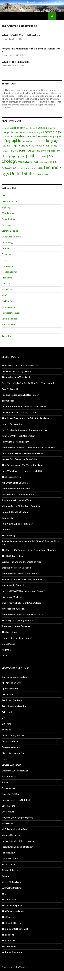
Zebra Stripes (9, 400)
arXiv (4, 717)
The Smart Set (9, 940)
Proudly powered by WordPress (16, 967)
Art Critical (7, 694)
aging (4, 128)
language (52, 141)
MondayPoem (42, 145)
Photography (8, 306)
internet (40, 141)
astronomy (18, 127)
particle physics (40, 150)
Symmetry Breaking (11, 887)
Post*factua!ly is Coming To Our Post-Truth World (28, 383)
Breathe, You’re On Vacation (16, 567)
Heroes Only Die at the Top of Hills (19, 459)
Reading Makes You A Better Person (20, 394)
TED (4, 893)
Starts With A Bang (11, 882)
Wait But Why (9, 946)
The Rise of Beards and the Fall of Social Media (25, 418)
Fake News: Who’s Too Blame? (17, 523)
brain (32, 128)
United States (22, 173)
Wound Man (8, 517)
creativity (5, 137)
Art (3, 195)
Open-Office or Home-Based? (17, 638)
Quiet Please (8, 643)
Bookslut (6, 729)
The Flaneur (8, 917)
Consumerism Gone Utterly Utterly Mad (22, 453)
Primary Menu (60, 16)
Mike (20, 39)
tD (3, 330)
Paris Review (8, 852)
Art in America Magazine (14, 706)
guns (59, 137)
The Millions (8, 934)
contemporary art (34, 132)
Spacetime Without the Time (17, 500)
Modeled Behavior (11, 835)
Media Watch (8, 289)
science (32, 161)
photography (10, 156)
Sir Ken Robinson (10, 870)
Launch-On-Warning (12, 424)
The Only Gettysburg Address (17, 620)
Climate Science (10, 230)
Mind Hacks (7, 823)
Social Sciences (9, 318)
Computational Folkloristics (16, 512)
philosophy (54, 150)
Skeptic (5, 876)
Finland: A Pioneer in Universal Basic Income (24, 406)
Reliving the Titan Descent (15, 441)
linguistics (6, 146)
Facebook (44, 137)
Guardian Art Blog (11, 794)
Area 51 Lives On (10, 389)
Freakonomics (9, 776)
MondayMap (26, 145)
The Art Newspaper (12, 905)
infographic (11, 140)
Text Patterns (9, 899)
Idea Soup (7, 277)
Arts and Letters (10, 201)
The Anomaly (8, 535)
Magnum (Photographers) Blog (17, 817)
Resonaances (8, 864)
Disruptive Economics (13, 753)
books (27, 128)
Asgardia (6, 649)
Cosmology (7, 242)
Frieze (5, 782)
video (46, 174)
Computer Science (11, 236)
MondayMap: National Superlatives (19, 573)
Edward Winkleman (11, 764)
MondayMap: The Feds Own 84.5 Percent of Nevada (28, 447)
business (41, 127)
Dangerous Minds (11, 747)
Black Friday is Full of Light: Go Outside (21, 602)
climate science (17, 132)
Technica (6, 336)
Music (5, 295)
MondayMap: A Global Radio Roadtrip (21, 506)
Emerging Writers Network (15, 770)
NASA (5, 150)
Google (52, 136)
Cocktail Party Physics (13, 735)
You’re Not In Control (13, 585)
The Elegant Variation (13, 911)
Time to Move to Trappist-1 (16, 377)
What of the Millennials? (16, 61)
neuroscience (19, 150)
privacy (43, 156)
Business (6, 224)
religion (22, 161)
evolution (34, 136)
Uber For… (7, 529)
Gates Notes (8, 788)
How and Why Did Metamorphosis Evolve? (23, 591)
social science (24, 167)
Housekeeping (9, 271)
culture (14, 136)
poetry (22, 156)
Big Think (6, 723)
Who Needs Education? (14, 608)
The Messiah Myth (11, 476)
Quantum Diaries (10, 858)
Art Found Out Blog (12, 700)
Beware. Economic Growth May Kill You (22, 579)
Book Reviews (9, 219)
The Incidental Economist (15, 928)
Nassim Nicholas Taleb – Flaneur (18, 840)
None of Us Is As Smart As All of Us (20, 365)
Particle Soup (8, 301)
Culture (6, 248)
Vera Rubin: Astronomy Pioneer (18, 494)
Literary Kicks (9, 811)
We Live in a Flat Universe (15, 482)
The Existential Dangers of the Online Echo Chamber (29, 550)
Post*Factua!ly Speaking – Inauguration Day (24, 430)
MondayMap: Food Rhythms (16, 488)
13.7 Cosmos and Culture (15, 676)
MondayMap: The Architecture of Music (22, 614)
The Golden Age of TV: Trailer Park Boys (22, 465)
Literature (7, 283)
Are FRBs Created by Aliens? (16, 371)
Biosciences (8, 213)
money (54, 145)
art (9, 127)
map (14, 145)
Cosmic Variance (10, 741)
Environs (6, 260)
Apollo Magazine (10, 688)
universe (39, 174)
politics (32, 155)
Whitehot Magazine (12, 952)
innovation (27, 140)
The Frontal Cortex (11, 923)
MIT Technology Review (14, 829)
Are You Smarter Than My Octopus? (20, 412)
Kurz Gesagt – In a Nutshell (16, 799)
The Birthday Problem (13, 556)
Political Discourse (11, 312)
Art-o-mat (7, 712)
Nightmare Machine (12, 597)
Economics (7, 254)
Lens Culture (8, 805)
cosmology (52, 132)
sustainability (37, 168)
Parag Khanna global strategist (17, 846)
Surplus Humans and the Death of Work (22, 561)
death (23, 136)
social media (43, 162)
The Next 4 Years (11, 632)
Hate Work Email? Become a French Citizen (23, 471)
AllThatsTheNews (11, 682)
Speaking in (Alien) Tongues (16, 626)
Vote (4, 655)
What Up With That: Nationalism (21, 35)
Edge (4, 758)
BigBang (6, 207)
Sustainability (8, 324)
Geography (7, 265)
